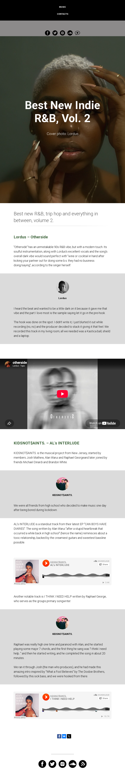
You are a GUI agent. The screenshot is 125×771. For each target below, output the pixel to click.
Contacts (62, 14)
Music (62, 7)
